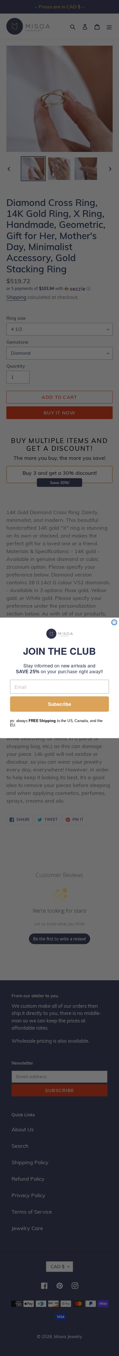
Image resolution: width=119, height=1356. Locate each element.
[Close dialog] (114, 622)
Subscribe (59, 704)
